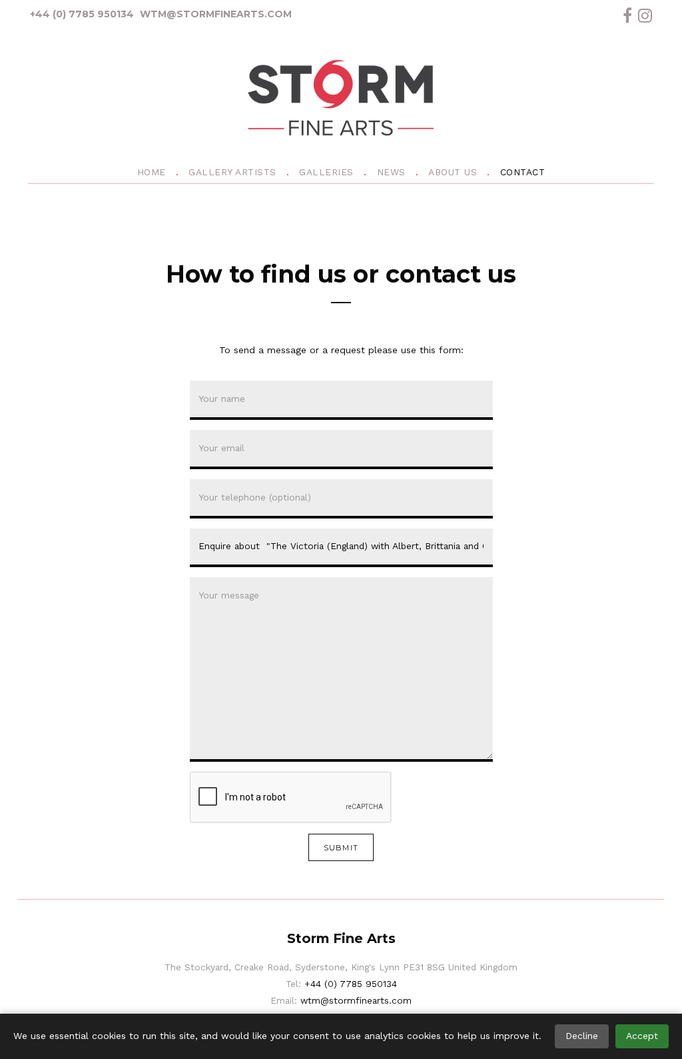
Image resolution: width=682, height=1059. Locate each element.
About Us (452, 172)
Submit (341, 847)
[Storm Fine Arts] (341, 100)
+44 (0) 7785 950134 (82, 14)
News (391, 172)
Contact (522, 172)
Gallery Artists (232, 172)
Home (151, 172)
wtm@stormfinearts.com (216, 14)
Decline (581, 1035)
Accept (642, 1035)
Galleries (326, 172)
